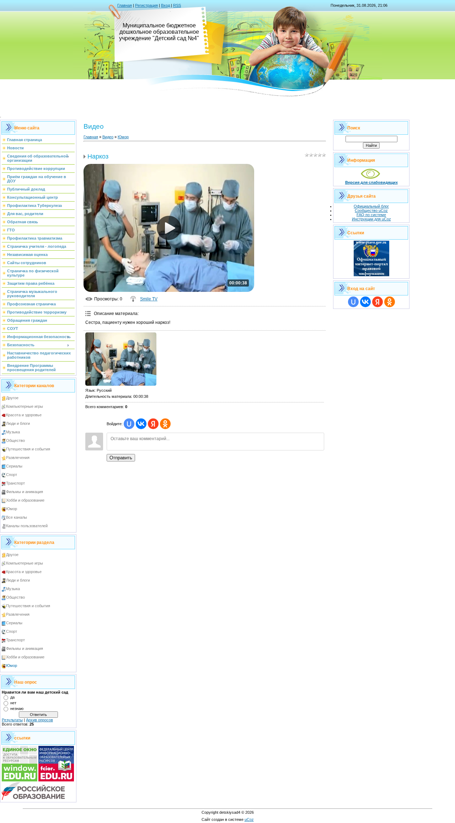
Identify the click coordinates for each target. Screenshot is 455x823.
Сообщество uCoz (371, 210)
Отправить (120, 457)
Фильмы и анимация (24, 492)
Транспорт (15, 483)
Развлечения (18, 457)
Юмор (11, 509)
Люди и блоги (18, 423)
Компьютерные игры (24, 406)
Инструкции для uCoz (371, 219)
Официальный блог (371, 206)
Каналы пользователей (27, 526)
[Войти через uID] (129, 423)
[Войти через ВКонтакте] (141, 423)
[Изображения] (120, 359)
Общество (15, 440)
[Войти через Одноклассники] (165, 423)
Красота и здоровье (24, 415)
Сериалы (14, 466)
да (12, 697)
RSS (177, 5)
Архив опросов (39, 720)
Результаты (12, 720)
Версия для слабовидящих (371, 182)
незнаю (16, 708)
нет (13, 703)
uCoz (249, 819)
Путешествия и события (28, 449)
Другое (12, 398)
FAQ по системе (371, 215)
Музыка (13, 432)
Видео (107, 137)
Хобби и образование (25, 500)
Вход (165, 5)
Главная (124, 5)
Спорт (11, 474)
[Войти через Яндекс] (153, 423)
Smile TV (148, 298)
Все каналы (16, 517)
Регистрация (146, 5)
